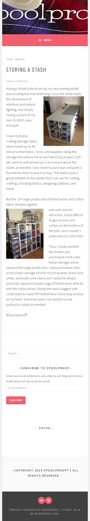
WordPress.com (47, 513)
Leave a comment (16, 81)
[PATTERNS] (41, 500)
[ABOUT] (48, 500)
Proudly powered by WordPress (34, 509)
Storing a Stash (26, 69)
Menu (47, 40)
